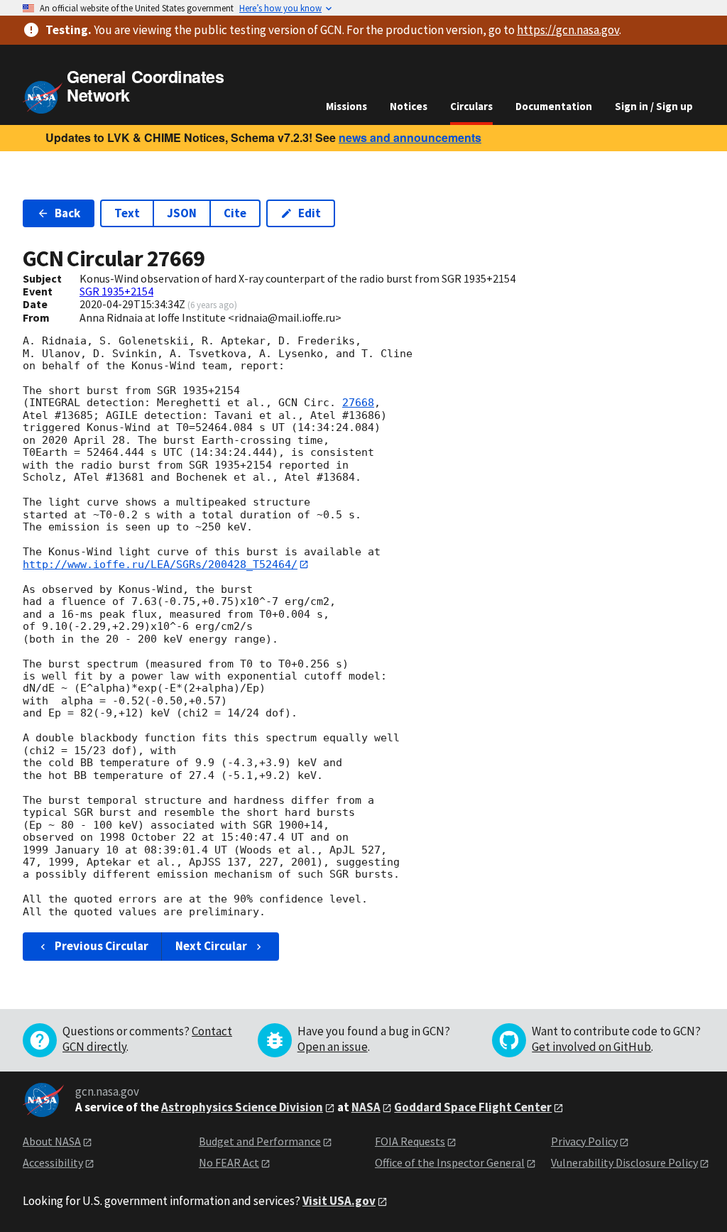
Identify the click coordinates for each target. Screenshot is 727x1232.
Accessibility (53, 1162)
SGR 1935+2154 (116, 291)
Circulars (471, 106)
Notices (408, 106)
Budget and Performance (260, 1141)
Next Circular (211, 946)
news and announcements (410, 137)
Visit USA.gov (339, 1201)
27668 (358, 402)
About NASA (52, 1141)
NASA (366, 1107)
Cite (235, 213)
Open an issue (332, 1046)
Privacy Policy (584, 1141)
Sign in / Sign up (654, 106)
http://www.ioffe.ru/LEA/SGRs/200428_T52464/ (160, 564)
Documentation (553, 106)
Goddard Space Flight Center (473, 1107)
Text (127, 213)
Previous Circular (101, 946)
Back (67, 213)
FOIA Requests (410, 1141)
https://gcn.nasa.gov (568, 30)
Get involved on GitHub (591, 1046)
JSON (182, 213)
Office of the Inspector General (450, 1162)
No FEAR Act (229, 1162)
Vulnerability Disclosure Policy (624, 1162)
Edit (309, 213)
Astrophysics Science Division (242, 1107)
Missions (346, 106)
